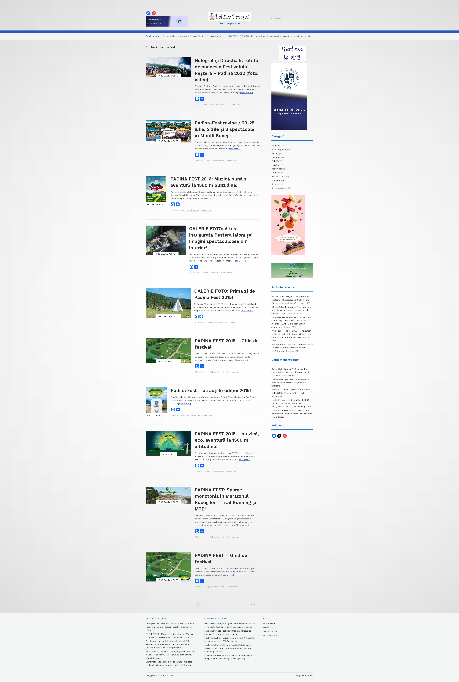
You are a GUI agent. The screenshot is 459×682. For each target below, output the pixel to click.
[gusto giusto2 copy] (288, 225)
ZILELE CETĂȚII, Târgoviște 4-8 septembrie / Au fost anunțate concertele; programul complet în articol (244, 36)
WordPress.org (270, 635)
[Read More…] (246, 93)
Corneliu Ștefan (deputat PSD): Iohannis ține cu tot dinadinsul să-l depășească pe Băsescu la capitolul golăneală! (292, 403)
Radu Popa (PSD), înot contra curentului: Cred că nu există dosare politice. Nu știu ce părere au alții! (291, 372)
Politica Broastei (219, 105)
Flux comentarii (270, 631)
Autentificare (269, 624)
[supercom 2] (292, 270)
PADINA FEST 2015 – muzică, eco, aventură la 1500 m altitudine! (227, 440)
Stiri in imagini (277, 188)
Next (254, 604)
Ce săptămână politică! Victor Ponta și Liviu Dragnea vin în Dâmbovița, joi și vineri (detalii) (291, 413)
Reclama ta (276, 19)
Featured (275, 157)
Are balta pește (168, 76)
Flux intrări (268, 627)
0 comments (234, 105)
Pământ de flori (278, 176)
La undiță (275, 173)
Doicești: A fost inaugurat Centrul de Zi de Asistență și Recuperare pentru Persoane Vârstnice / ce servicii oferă (290, 300)
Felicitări (275, 161)
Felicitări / (275, 165)
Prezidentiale (277, 180)
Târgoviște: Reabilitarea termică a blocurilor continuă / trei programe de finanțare (290, 382)
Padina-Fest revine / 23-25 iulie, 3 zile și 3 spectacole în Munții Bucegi (224, 129)
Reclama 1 (276, 184)
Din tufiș (275, 153)
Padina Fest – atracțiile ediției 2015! (211, 390)
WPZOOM (309, 676)
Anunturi (168, 455)
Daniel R (275, 369)
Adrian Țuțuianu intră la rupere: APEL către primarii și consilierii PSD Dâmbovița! (290, 393)
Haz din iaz (276, 169)
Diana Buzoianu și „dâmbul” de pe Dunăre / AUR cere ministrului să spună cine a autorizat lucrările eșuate (292, 347)
